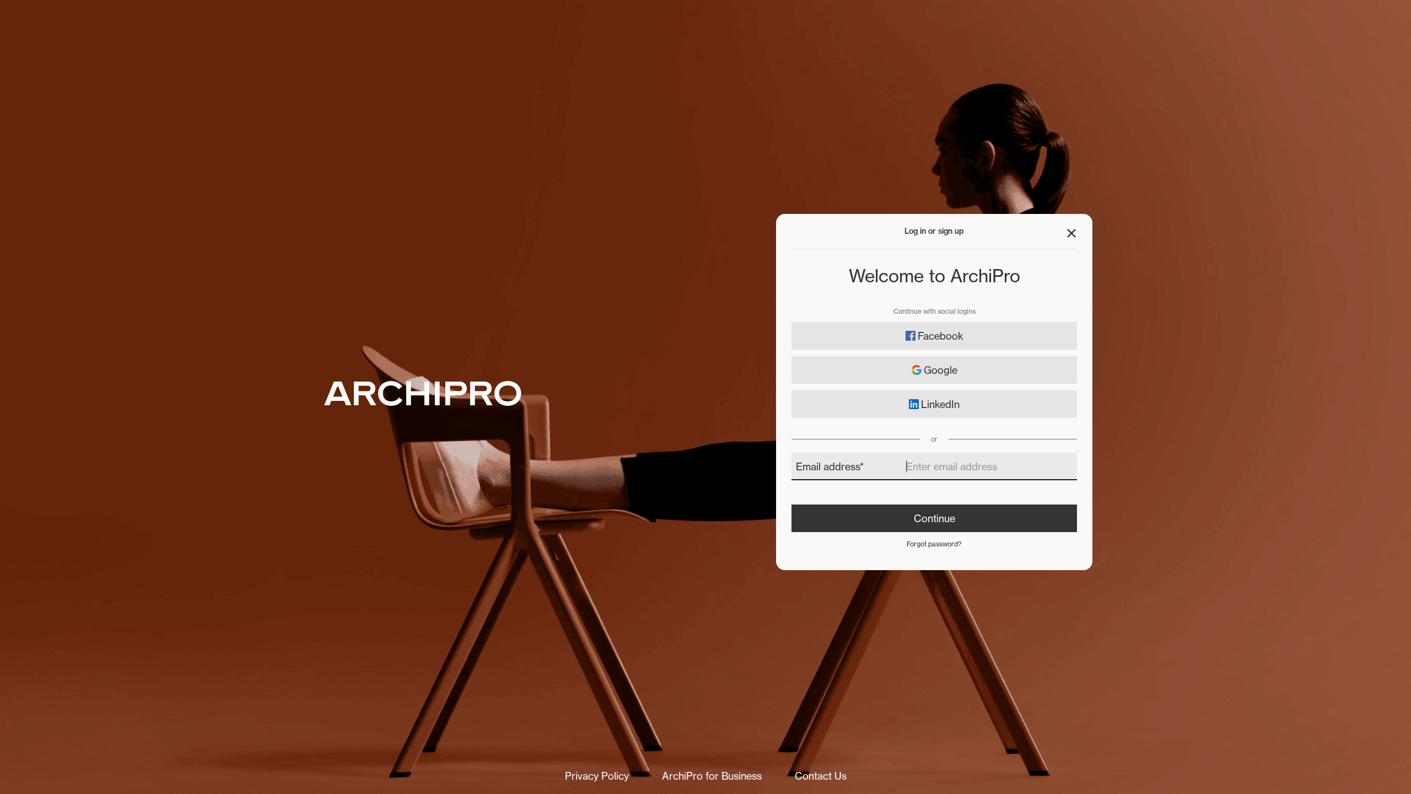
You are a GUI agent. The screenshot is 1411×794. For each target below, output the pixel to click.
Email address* (830, 466)
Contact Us (821, 776)
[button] (1071, 233)
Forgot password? (934, 544)
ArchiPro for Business (712, 776)
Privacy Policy (597, 776)
